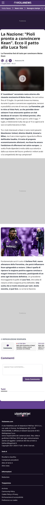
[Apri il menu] (3, 2)
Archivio (5, 488)
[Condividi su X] (10, 60)
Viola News (6, 8)
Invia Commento (32, 379)
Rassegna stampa (33, 8)
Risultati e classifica (9, 457)
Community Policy (8, 491)
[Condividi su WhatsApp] (2, 60)
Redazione (5, 477)
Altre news (6, 466)
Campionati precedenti (10, 460)
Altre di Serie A (7, 463)
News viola (19, 8)
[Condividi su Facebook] (6, 60)
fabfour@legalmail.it (9, 443)
